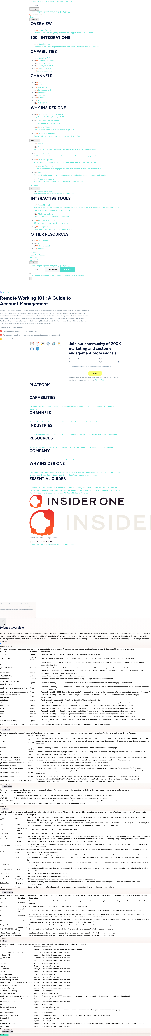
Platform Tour (52, 269)
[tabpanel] (75, 687)
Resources (34, 188)
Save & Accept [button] (4, 1035)
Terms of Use (45, 544)
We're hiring (76, 460)
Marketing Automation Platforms (49, 490)
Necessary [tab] (4, 641)
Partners (32, 1)
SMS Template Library (104, 447)
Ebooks (45, 447)
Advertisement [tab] (6, 890)
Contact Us (67, 1)
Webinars (6, 292)
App (87, 422)
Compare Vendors (103, 472)
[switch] (0, 729)
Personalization (70, 406)
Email (36, 422)
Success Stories (35, 447)
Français (39, 12)
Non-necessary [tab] (6, 1029)
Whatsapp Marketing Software (76, 493)
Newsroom (48, 460)
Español (45, 12)
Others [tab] (3, 938)
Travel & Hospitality (93, 434)
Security (54, 544)
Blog (57, 447)
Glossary (52, 447)
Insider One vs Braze (49, 475)
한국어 (60, 12)
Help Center (58, 1)
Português (53, 12)
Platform (33, 20)
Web (31, 422)
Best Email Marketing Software (75, 490)
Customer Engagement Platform (50, 493)
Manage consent (67, 544)
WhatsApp (66, 422)
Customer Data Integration (97, 490)
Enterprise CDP (35, 488)
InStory (82, 422)
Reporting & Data (101, 406)
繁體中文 (66, 12)
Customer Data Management (40, 406)
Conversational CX (55, 422)
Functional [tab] (4, 727)
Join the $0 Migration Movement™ (82, 472)
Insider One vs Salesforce (67, 475)
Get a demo (67, 269)
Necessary (6, 644)
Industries (34, 140)
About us (33, 460)
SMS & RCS (94, 422)
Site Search (42, 422)
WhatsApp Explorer (87, 447)
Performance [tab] (5, 784)
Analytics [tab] (3, 806)
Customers (33, 185)
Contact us (67, 460)
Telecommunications (109, 434)
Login (37, 5)
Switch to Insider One (59, 472)
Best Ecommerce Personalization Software (58, 488)
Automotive (66, 434)
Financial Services (78, 434)
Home (31, 17)
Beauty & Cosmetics (53, 434)
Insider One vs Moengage (87, 475)
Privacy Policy (114, 366)
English (32, 12)
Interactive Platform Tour (69, 447)
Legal (59, 544)
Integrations (58, 460)
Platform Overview (36, 394)
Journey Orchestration (85, 406)
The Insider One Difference (40, 472)
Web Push (75, 422)
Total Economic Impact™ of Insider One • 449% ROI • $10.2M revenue (57, 276)
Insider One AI (57, 406)
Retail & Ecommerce (37, 434)
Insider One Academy (44, 1)
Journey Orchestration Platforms (89, 488)
